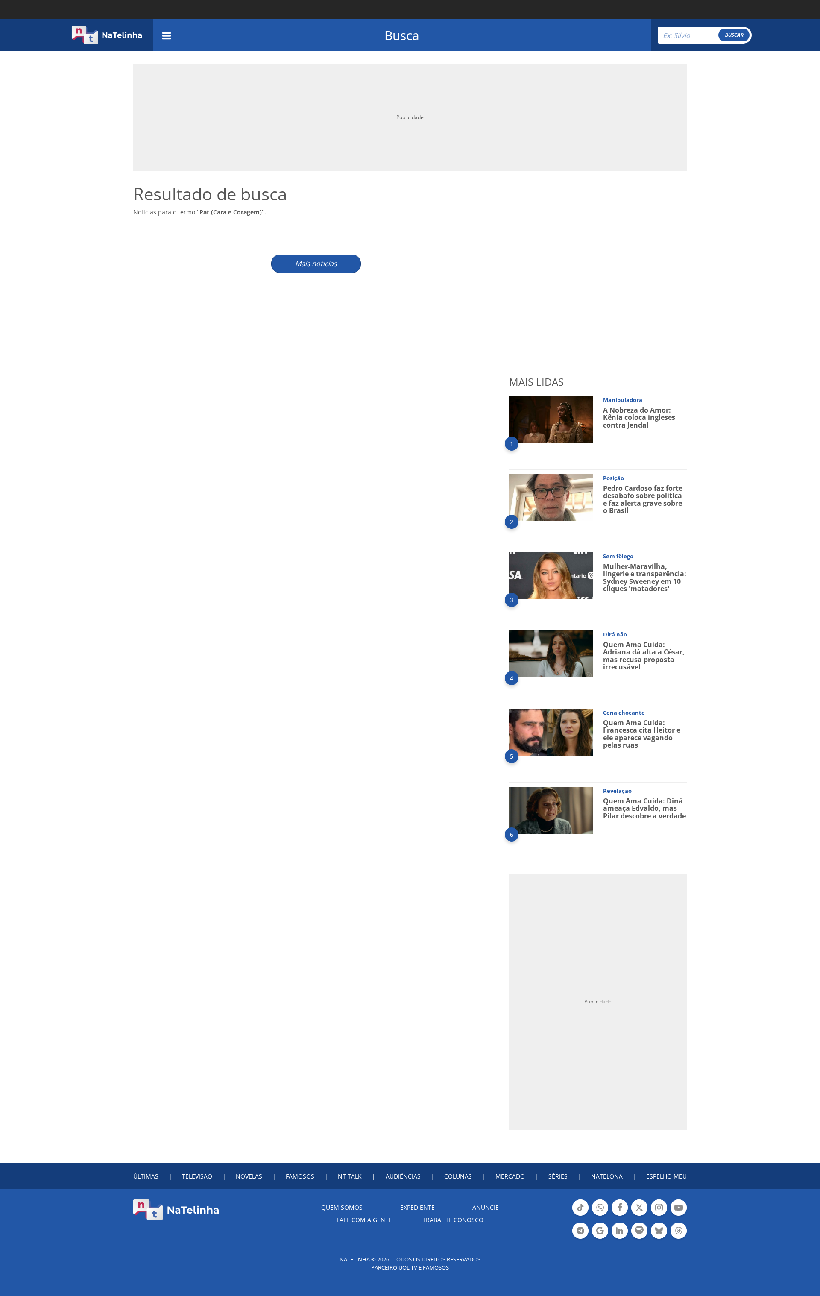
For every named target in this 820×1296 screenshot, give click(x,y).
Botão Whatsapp (600, 1215)
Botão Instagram (659, 1215)
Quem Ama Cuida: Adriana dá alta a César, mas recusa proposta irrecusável (644, 656)
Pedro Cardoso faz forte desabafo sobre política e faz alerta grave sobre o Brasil (642, 500)
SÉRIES (558, 1176)
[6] (551, 810)
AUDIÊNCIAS (403, 1176)
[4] (551, 653)
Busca (401, 35)
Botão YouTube (679, 1215)
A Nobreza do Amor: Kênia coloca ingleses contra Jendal (639, 417)
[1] (551, 419)
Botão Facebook (620, 1215)
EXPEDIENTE (417, 1207)
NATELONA (607, 1176)
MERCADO (510, 1176)
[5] (551, 731)
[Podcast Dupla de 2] (639, 1231)
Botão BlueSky (659, 1238)
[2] (551, 497)
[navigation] (166, 34)
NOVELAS (249, 1176)
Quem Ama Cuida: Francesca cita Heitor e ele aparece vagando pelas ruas (641, 734)
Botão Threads (679, 1238)
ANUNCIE (485, 1207)
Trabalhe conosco (452, 1220)
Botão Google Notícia (600, 1238)
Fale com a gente (364, 1220)
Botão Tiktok (580, 1215)
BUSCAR (734, 35)
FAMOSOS (300, 1176)
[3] (551, 575)
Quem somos (342, 1207)
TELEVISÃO (197, 1176)
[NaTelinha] (106, 35)
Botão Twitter (639, 1215)
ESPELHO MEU (666, 1176)
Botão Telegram (580, 1238)
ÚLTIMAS (145, 1176)
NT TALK (350, 1176)
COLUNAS (458, 1176)
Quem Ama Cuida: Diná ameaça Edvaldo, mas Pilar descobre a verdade (644, 808)
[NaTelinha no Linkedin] (620, 1231)
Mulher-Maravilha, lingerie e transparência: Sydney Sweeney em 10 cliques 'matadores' (644, 578)
